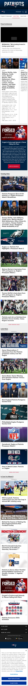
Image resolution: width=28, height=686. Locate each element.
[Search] (23, 12)
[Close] (26, 650)
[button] (14, 38)
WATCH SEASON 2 (14, 166)
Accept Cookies (14, 683)
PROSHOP (18, 11)
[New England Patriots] (14, 645)
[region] (14, 667)
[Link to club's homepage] (3, 11)
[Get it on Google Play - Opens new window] (19, 639)
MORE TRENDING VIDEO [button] (14, 324)
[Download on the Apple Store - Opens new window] (8, 638)
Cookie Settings (14, 674)
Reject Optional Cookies (14, 678)
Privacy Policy (6, 671)
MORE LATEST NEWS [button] (14, 472)
